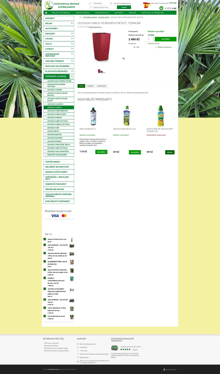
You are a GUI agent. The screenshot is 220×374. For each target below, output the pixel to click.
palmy (48, 23)
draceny (50, 33)
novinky (50, 18)
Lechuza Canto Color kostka (57, 94)
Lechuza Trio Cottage (57, 148)
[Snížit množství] (154, 40)
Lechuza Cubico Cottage (58, 124)
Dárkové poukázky (55, 184)
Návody (132, 12)
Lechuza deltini (54, 134)
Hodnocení (101, 86)
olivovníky (51, 28)
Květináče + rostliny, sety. (57, 178)
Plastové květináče (56, 71)
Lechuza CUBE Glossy (56, 114)
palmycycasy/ (84, 357)
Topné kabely (52, 162)
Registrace (164, 3)
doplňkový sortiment (57, 201)
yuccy (48, 44)
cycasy (49, 38)
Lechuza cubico (54, 107)
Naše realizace (102, 12)
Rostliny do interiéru (57, 66)
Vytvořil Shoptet (171, 369)
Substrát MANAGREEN (57, 155)
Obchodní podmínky (51, 345)
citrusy (49, 49)
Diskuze (90, 86)
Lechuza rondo (54, 141)
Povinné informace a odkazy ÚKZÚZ (56, 351)
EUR (174, 3)
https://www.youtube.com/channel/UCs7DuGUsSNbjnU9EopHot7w (94, 362)
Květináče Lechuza (55, 76)
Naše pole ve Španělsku (153, 12)
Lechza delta (53, 131)
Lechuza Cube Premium (57, 111)
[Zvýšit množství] (154, 38)
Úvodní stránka (46, 13)
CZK (171, 3)
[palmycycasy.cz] (62, 5)
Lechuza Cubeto (54, 117)
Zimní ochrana (83, 12)
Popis (81, 86)
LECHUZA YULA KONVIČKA (58, 151)
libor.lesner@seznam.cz (88, 344)
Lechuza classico (55, 104)
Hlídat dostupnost (164, 47)
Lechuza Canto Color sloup (57, 99)
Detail (170, 152)
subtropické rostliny (52, 55)
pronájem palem (54, 189)
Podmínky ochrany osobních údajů (56, 348)
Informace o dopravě (51, 343)
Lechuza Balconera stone (59, 81)
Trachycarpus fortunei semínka (58, 195)
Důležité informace (61, 12)
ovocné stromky (54, 61)
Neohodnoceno (95, 27)
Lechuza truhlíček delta (58, 145)
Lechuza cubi (53, 128)
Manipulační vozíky (56, 172)
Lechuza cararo (54, 90)
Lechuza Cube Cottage (57, 121)
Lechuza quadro (54, 138)
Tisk (137, 47)
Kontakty (119, 12)
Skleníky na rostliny (57, 167)
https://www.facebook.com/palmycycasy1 (94, 354)
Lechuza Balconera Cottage (56, 85)
